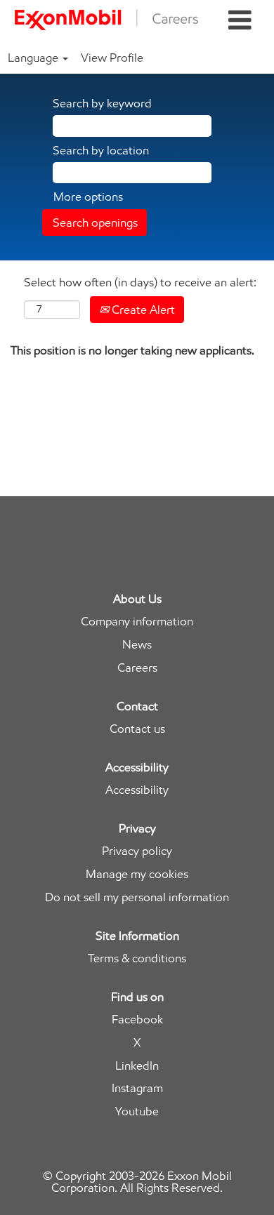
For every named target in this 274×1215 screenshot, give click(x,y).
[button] (240, 20)
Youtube (137, 1111)
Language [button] (34, 58)
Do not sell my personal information (137, 897)
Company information (137, 621)
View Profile (112, 58)
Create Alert (142, 310)
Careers (137, 668)
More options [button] (88, 197)
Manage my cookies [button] (137, 874)
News (137, 644)
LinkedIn (137, 1066)
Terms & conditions (137, 958)
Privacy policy (137, 851)
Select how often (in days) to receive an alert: (140, 282)
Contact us (137, 729)
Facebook (137, 1019)
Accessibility (137, 790)
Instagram (137, 1088)
